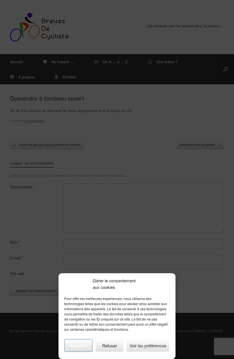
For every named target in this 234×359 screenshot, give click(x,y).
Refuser (109, 345)
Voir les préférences (148, 345)
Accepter (78, 345)
